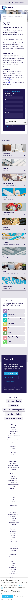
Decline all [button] (20, 596)
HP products (10, 16)
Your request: (8, 112)
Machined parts (13, 567)
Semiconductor (13, 461)
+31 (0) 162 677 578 (11, 373)
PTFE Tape (13, 488)
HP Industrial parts (14, 431)
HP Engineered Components (14, 435)
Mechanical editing (14, 541)
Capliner (5, 18)
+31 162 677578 (9, 82)
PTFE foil (14, 518)
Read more (19, 585)
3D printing (13, 546)
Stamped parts (18, 16)
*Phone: (6, 108)
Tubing (13, 563)
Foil (13, 558)
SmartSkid (13, 569)
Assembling (13, 550)
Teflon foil (13, 512)
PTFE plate (13, 510)
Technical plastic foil (13, 514)
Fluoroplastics (14, 482)
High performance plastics (13, 484)
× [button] (26, 579)
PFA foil (13, 520)
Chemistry (13, 469)
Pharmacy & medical (13, 465)
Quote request (9, 381)
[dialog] (14, 589)
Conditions (13, 446)
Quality (13, 442)
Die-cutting (13, 531)
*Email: (6, 104)
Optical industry (13, 456)
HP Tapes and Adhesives (13, 439)
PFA (13, 497)
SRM (14, 486)
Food (13, 459)
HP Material (13, 433)
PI (13, 490)
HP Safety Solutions (13, 437)
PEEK (14, 492)
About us (14, 429)
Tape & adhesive (13, 478)
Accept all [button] (7, 596)
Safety (13, 454)
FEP (13, 499)
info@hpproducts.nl (19, 2)
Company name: (8, 95)
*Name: (6, 99)
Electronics (13, 463)
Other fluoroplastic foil (14, 522)
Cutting (13, 535)
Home (4, 16)
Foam (13, 476)
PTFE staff (13, 507)
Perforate (13, 539)
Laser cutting (13, 543)
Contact (13, 448)
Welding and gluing (13, 548)
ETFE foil (14, 524)
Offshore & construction (13, 467)
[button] (24, 7)
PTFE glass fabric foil (13, 516)
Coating (13, 537)
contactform (8, 79)
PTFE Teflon (13, 495)
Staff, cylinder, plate (13, 561)
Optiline (13, 571)
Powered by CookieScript (6, 599)
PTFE (13, 501)
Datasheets (13, 444)
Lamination (13, 533)
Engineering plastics (13, 480)
